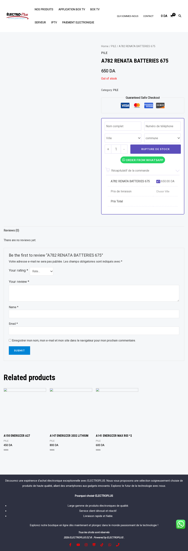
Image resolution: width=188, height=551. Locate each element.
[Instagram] (86, 544)
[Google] (94, 544)
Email (13, 323)
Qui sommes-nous (127, 16)
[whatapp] (109, 544)
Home (105, 46)
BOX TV (95, 9)
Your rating (18, 270)
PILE (113, 46)
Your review (19, 281)
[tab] (11, 230)
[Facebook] (70, 544)
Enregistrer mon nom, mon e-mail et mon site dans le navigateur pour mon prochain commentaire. (74, 340)
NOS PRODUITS (44, 9)
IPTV (54, 22)
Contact (148, 16)
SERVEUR (40, 22)
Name (13, 307)
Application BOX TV (72, 9)
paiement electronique (78, 22)
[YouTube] (78, 544)
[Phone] (117, 544)
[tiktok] (102, 544)
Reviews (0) (11, 230)
